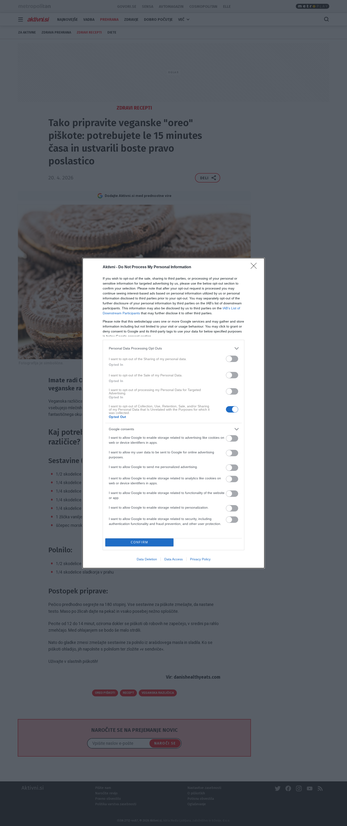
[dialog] (173, 413)
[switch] (232, 359)
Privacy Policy (200, 559)
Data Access (173, 559)
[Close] (255, 267)
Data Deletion (147, 559)
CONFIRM (139, 542)
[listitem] (173, 348)
